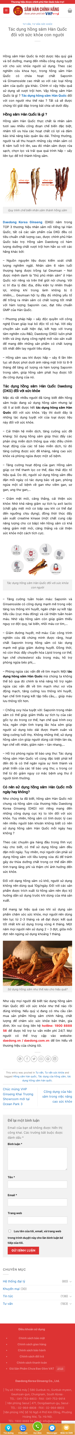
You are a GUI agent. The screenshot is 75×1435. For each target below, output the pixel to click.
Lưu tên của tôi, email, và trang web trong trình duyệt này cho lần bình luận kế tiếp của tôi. (35, 1237)
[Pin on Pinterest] (48, 1059)
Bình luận (15, 1144)
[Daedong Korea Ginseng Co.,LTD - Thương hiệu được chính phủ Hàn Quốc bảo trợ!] (39, 10)
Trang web (15, 1213)
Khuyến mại (11, 1289)
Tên (11, 1177)
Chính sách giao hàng (32, 1344)
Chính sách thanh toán (32, 1362)
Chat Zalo (23, 1428)
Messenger (52, 1428)
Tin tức (8, 1296)
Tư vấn (27, 24)
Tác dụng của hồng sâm (52, 1076)
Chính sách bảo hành (32, 1350)
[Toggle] (70, 1281)
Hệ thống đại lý (14, 1281)
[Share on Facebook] (27, 1059)
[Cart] (70, 10)
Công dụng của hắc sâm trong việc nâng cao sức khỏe (57, 1096)
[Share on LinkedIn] (55, 1059)
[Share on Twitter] (34, 1059)
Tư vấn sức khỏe (42, 24)
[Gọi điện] (37, 1427)
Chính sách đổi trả (32, 1356)
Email (12, 1195)
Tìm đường (8, 1428)
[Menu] (6, 11)
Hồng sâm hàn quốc (25, 1076)
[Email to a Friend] (41, 1059)
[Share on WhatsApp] (20, 1059)
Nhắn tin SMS (66, 1428)
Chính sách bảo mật (32, 1338)
